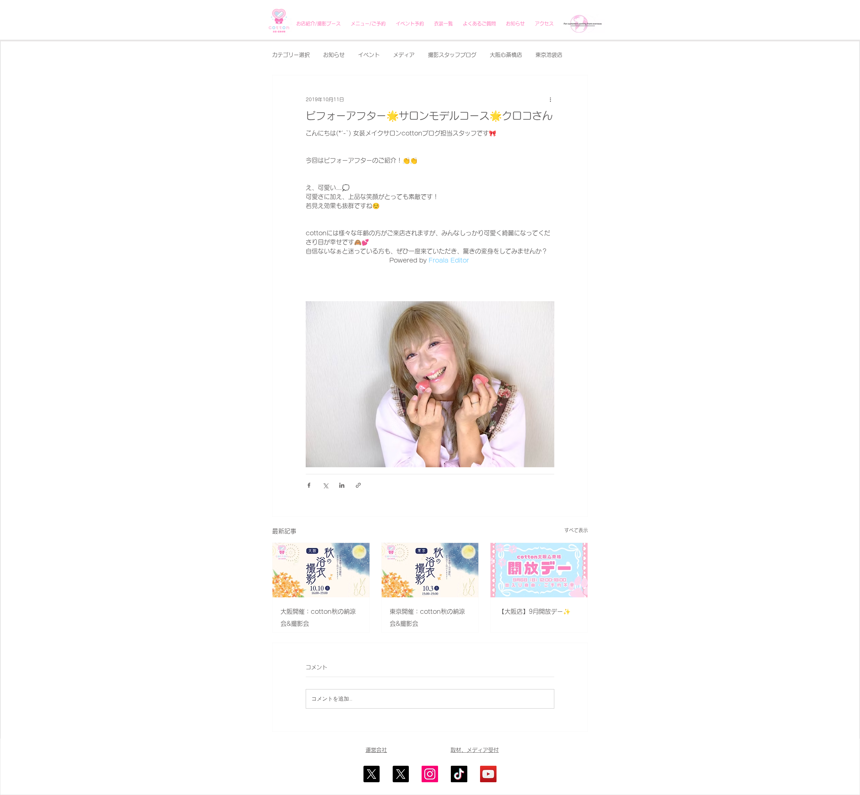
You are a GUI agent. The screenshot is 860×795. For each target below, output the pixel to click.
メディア (404, 54)
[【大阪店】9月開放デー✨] (539, 570)
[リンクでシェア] (358, 485)
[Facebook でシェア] (309, 485)
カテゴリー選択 (291, 54)
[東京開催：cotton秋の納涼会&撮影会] (430, 570)
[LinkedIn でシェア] (342, 485)
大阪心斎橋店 (506, 54)
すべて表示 (576, 530)
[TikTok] (459, 774)
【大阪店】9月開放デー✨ (534, 611)
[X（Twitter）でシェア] (325, 485)
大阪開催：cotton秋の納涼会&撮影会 (318, 617)
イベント (369, 54)
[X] (371, 774)
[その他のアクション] (550, 99)
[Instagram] (430, 774)
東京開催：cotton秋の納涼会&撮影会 (427, 617)
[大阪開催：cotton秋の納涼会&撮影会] (321, 570)
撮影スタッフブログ (452, 54)
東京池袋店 (548, 54)
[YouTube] (488, 774)
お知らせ (334, 54)
